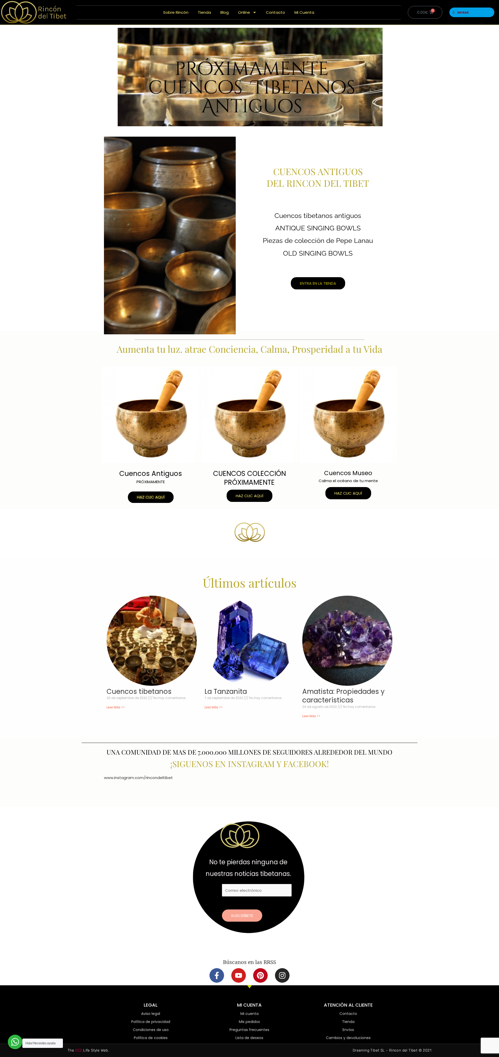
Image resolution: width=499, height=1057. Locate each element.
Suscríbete (242, 915)
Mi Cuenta (304, 12)
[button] (151, 497)
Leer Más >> (116, 707)
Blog (224, 12)
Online (244, 12)
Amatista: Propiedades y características (343, 696)
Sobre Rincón (175, 12)
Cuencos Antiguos (150, 473)
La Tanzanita (226, 691)
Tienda (204, 12)
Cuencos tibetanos (139, 691)
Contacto (275, 12)
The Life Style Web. (88, 1050)
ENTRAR (463, 12)
